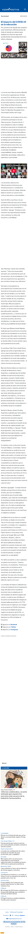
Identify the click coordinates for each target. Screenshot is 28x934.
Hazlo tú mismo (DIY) (7, 849)
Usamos (17, 915)
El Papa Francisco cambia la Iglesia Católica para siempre (13, 899)
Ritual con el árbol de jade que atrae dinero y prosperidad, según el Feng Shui (13, 836)
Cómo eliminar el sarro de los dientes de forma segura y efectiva (13, 869)
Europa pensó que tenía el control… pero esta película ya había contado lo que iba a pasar (14, 844)
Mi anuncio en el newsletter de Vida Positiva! (14, 923)
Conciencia (4, 872)
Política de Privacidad (16, 912)
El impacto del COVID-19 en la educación (13, 23)
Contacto (6, 915)
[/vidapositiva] (10, 915)
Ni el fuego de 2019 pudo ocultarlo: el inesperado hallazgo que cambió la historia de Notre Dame (14, 892)
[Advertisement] (14, 73)
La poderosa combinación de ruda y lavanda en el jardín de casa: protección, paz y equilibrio (13, 852)
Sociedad (5, 16)
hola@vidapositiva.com (15, 918)
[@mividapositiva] (12, 915)
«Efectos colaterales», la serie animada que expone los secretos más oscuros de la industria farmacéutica (14, 795)
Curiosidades (4, 833)
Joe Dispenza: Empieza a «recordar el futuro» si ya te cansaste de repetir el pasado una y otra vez (14, 876)
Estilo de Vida (5, 880)
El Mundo (3, 888)
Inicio (7, 912)
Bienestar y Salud (6, 866)
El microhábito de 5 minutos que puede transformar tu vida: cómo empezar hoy (12, 884)
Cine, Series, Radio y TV (8, 790)
